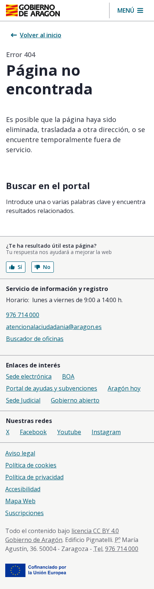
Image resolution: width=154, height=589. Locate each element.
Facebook (33, 432)
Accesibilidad (22, 489)
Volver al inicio (40, 35)
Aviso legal (20, 453)
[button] (130, 10)
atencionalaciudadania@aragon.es (54, 327)
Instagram (106, 432)
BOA (68, 376)
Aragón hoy (124, 388)
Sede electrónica (29, 376)
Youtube (69, 432)
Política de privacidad (34, 477)
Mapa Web (20, 501)
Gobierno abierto (75, 400)
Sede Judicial (23, 400)
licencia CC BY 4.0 (95, 531)
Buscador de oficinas (35, 339)
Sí (20, 266)
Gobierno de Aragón (33, 540)
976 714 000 (22, 315)
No (46, 266)
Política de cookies (30, 465)
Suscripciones (24, 513)
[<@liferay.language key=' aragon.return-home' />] (33, 10)
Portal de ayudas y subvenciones (51, 388)
